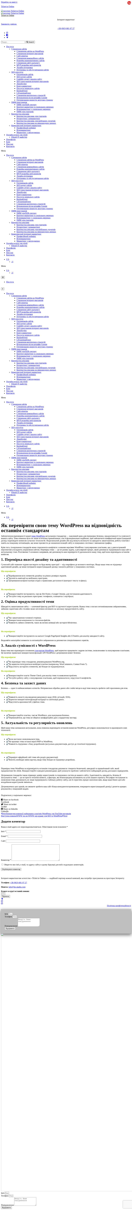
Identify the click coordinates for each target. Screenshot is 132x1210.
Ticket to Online (7, 6)
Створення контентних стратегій (31, 95)
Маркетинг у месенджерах (28, 132)
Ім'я (3, 831)
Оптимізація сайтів (24, 74)
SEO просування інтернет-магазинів (32, 81)
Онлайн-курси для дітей (16, 135)
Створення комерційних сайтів (30, 58)
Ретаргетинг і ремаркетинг (28, 118)
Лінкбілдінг (21, 84)
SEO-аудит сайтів (24, 77)
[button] (9, 24)
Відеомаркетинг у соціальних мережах (33, 109)
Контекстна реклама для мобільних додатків (35, 121)
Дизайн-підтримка (24, 67)
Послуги (10, 47)
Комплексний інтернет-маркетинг (26, 125)
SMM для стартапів (25, 111)
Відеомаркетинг (23, 130)
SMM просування (19, 102)
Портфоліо (11, 139)
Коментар (6, 860)
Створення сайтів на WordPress (30, 51)
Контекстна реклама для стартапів (31, 116)
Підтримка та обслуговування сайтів (32, 70)
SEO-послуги (17, 72)
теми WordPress (38, 536)
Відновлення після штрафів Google (31, 98)
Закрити (129, 2)
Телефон (9, 917)
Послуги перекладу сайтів (28, 88)
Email (4, 836)
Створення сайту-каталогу (28, 63)
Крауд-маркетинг (24, 86)
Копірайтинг (22, 91)
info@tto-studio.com (17, 887)
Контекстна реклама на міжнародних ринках (36, 123)
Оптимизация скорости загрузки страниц (34, 100)
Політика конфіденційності (119, 906)
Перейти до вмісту (9, 2)
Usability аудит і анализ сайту (29, 79)
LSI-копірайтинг (23, 93)
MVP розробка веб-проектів (28, 65)
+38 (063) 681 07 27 (66, 28)
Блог (8, 142)
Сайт (3, 841)
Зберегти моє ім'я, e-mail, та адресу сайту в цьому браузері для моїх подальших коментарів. (44, 865)
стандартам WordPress (44, 650)
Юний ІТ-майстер (19, 137)
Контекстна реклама (20, 114)
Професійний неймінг (26, 128)
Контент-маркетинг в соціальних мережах (35, 107)
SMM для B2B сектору (26, 105)
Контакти (10, 146)
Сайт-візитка (22, 56)
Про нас (9, 144)
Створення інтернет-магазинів (29, 53)
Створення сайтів (19, 49)
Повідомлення (11, 926)
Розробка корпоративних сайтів (30, 60)
